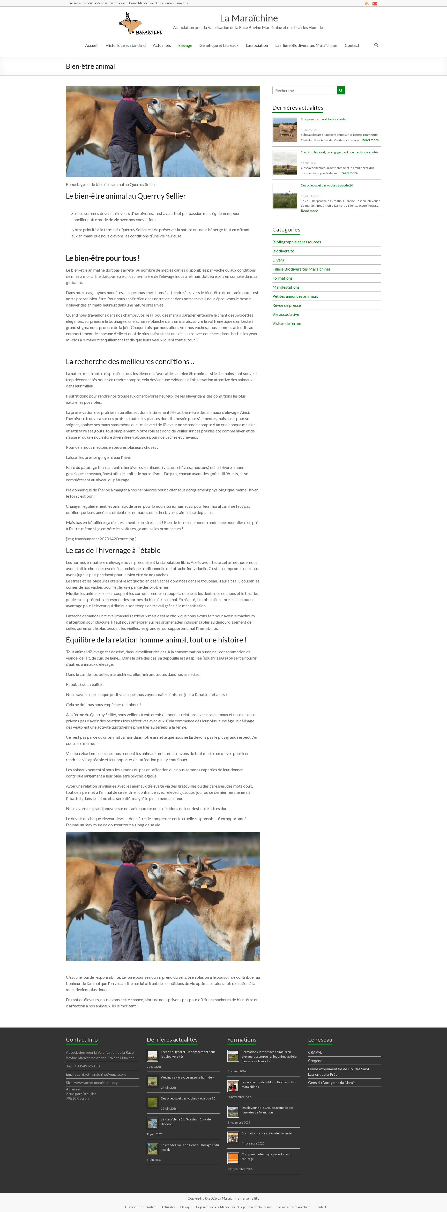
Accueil (91, 45)
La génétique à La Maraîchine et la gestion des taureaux (234, 1207)
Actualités (162, 45)
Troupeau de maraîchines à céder (324, 119)
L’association (257, 45)
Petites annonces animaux (295, 296)
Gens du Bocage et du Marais (331, 1082)
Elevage (185, 45)
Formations (282, 277)
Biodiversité (283, 250)
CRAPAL (315, 1052)
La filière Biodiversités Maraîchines (306, 45)
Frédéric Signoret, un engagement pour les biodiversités (340, 152)
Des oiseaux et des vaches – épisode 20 (188, 1098)
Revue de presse (286, 305)
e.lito (255, 1198)
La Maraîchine (249, 18)
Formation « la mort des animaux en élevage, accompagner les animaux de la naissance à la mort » (269, 1056)
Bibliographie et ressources (296, 241)
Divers (278, 259)
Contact (352, 45)
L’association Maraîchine (293, 1207)
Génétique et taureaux (219, 45)
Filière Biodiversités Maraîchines (301, 268)
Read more (370, 140)
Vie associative (285, 314)
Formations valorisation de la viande (267, 1133)
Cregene (315, 1060)
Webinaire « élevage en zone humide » (187, 1077)
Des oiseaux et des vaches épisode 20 (327, 185)
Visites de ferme (286, 323)
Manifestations (286, 287)
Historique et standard (126, 45)
